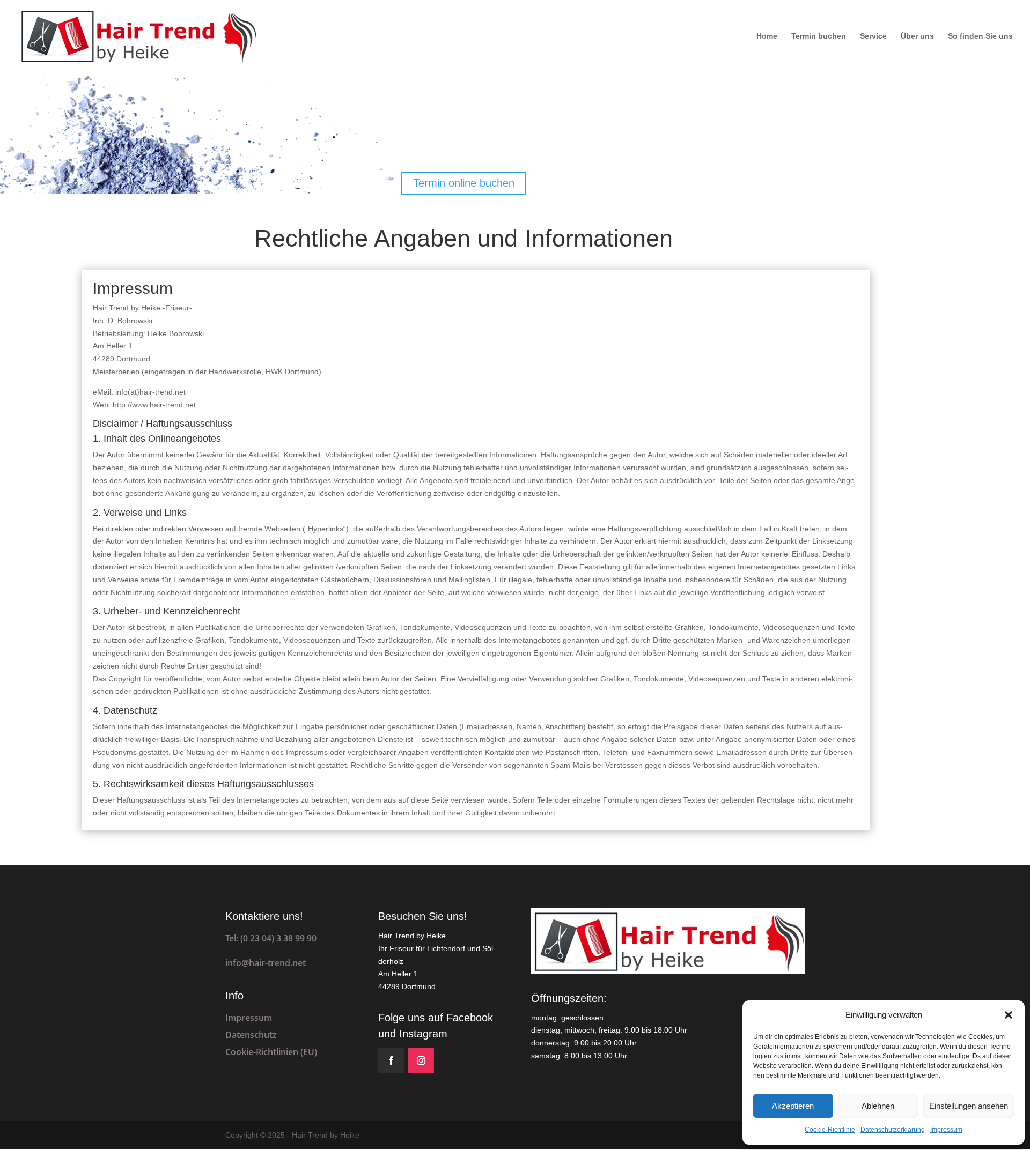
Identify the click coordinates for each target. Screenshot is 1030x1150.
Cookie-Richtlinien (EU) (271, 1052)
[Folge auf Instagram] (421, 1060)
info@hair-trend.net (265, 963)
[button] (1008, 1015)
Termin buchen (818, 36)
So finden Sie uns (980, 36)
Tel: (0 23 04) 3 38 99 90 (271, 938)
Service (873, 36)
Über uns (917, 36)
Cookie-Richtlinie (830, 1129)
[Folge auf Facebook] (391, 1060)
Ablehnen (878, 1105)
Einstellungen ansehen (968, 1105)
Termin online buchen (463, 183)
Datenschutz (251, 1035)
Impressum (946, 1129)
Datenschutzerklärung (892, 1129)
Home (766, 36)
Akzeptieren (793, 1105)
